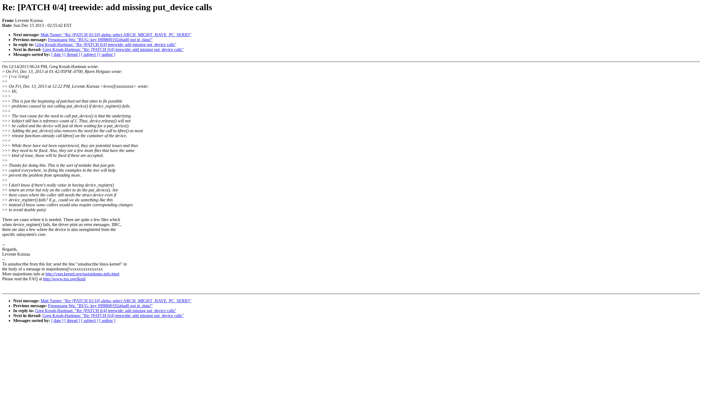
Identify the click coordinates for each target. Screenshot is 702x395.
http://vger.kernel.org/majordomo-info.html (82, 274)
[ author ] (107, 54)
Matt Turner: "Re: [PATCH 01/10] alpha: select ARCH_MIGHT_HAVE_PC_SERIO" (116, 34)
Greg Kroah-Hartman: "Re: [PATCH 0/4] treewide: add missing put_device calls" (105, 44)
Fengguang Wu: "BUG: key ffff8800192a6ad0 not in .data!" (100, 39)
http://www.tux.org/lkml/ (64, 278)
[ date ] (57, 54)
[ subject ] (89, 54)
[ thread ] (72, 54)
